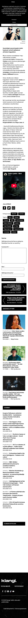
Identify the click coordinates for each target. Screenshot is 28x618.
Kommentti (5, 247)
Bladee (16, 217)
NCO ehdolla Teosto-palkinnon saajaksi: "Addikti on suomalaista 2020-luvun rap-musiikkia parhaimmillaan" (12, 288)
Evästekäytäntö (9, 608)
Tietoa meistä (5, 586)
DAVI (12, 220)
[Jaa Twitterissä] (9, 208)
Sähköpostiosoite (8, 273)
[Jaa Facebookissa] (4, 208)
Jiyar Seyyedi (7, 226)
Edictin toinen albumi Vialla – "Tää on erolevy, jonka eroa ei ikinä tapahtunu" (15, 300)
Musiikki (14, 213)
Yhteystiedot (19, 586)
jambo (17, 223)
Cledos (6, 220)
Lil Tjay (16, 226)
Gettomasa (19, 220)
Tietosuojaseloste (20, 608)
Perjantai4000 (18, 229)
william (14, 232)
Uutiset (21, 213)
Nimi (3, 266)
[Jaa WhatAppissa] (13, 208)
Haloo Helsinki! (8, 223)
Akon (10, 217)
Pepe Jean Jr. (7, 229)
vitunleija (6, 232)
